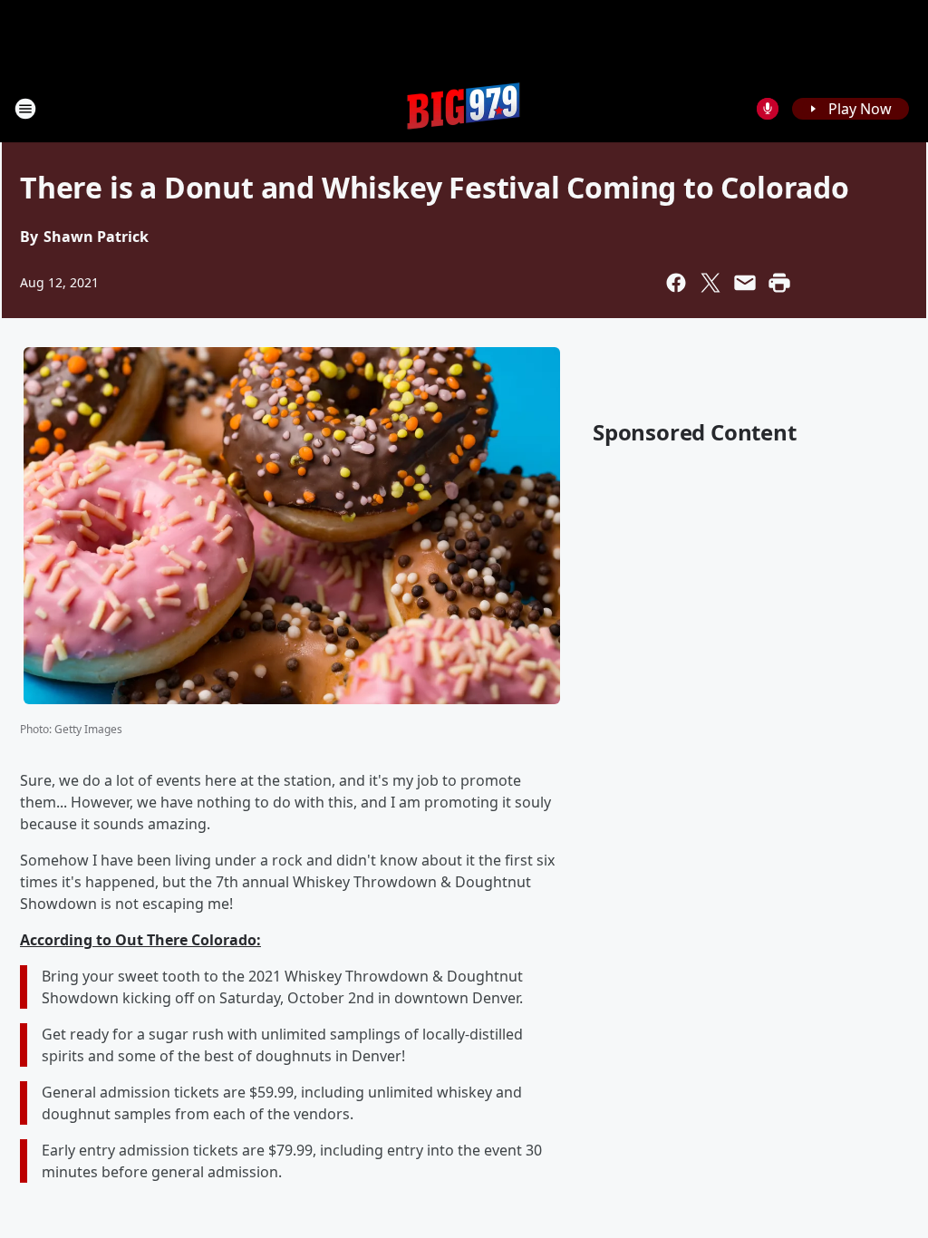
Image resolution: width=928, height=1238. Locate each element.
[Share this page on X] (710, 282)
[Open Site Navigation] (25, 109)
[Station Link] (464, 108)
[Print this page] (779, 282)
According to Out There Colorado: (140, 940)
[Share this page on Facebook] (676, 282)
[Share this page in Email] (745, 282)
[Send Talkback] (767, 109)
